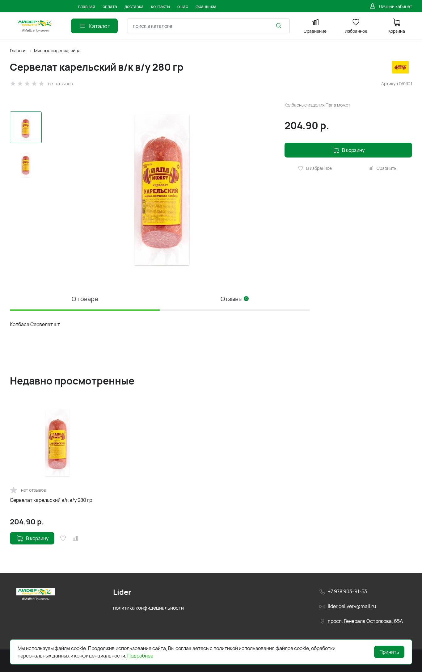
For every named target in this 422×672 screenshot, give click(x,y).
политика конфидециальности (148, 607)
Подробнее (140, 655)
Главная (18, 50)
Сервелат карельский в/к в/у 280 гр (51, 500)
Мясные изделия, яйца (57, 50)
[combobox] (209, 26)
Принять (389, 652)
